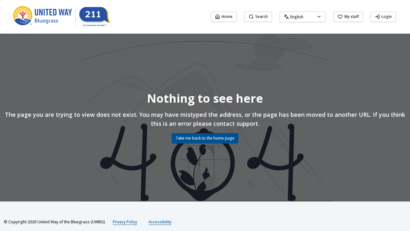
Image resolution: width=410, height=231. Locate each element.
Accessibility (160, 222)
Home (227, 16)
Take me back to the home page (205, 138)
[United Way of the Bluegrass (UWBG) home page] (67, 17)
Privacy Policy (125, 222)
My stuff (351, 16)
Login (386, 16)
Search (261, 16)
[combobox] (303, 17)
